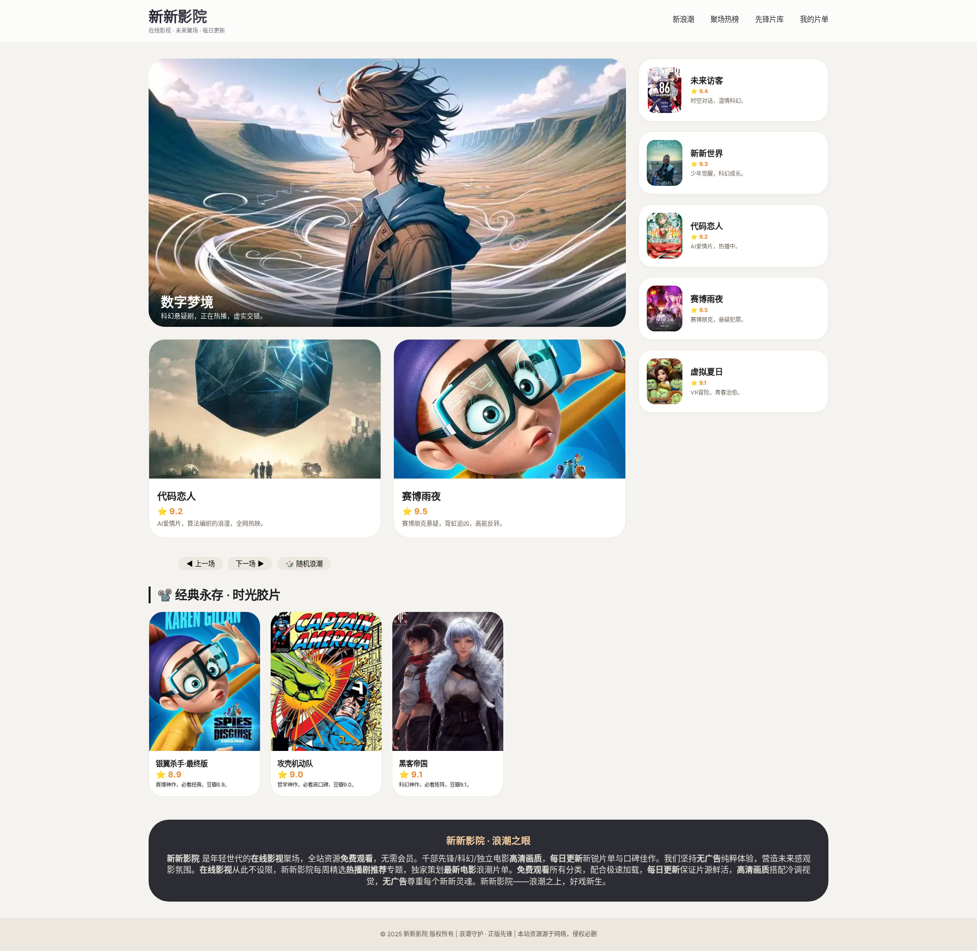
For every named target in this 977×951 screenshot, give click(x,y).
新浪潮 (683, 19)
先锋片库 (769, 19)
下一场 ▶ (250, 564)
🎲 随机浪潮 (304, 564)
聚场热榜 (724, 19)
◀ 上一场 (200, 564)
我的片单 (814, 19)
